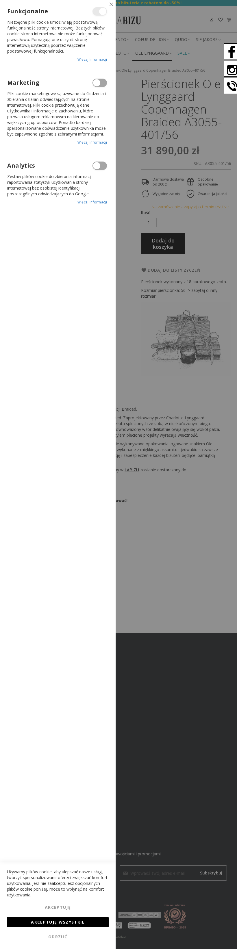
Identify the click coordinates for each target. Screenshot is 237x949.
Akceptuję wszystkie (58, 922)
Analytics (99, 166)
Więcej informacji (92, 59)
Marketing (99, 83)
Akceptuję (58, 907)
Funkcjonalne (99, 11)
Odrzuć (57, 936)
